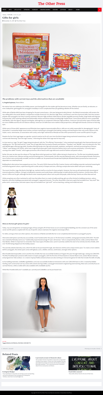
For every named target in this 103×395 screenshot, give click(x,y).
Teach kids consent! (75, 372)
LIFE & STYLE (17, 9)
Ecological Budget (8, 372)
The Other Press (51, 4)
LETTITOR (63, 9)
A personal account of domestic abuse (48, 358)
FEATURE (55, 9)
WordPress (69, 393)
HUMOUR (35, 9)
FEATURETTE (27, 343)
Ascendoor (57, 393)
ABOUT (70, 9)
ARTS (10, 9)
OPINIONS (27, 9)
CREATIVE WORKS (45, 9)
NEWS (4, 9)
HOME (78, 9)
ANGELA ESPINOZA (12, 343)
